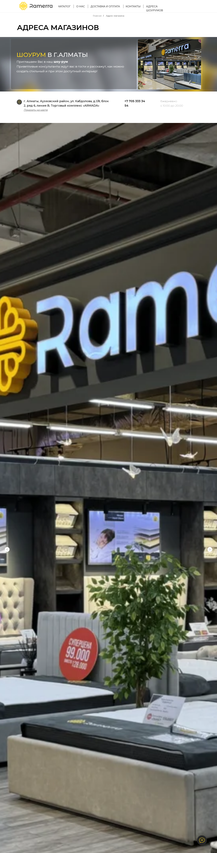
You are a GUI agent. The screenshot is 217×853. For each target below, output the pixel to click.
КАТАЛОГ (64, 6)
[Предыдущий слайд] (7, 549)
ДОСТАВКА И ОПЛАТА (105, 6)
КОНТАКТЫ (133, 6)
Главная (97, 15)
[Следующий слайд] (209, 549)
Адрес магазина (115, 15)
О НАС (80, 6)
